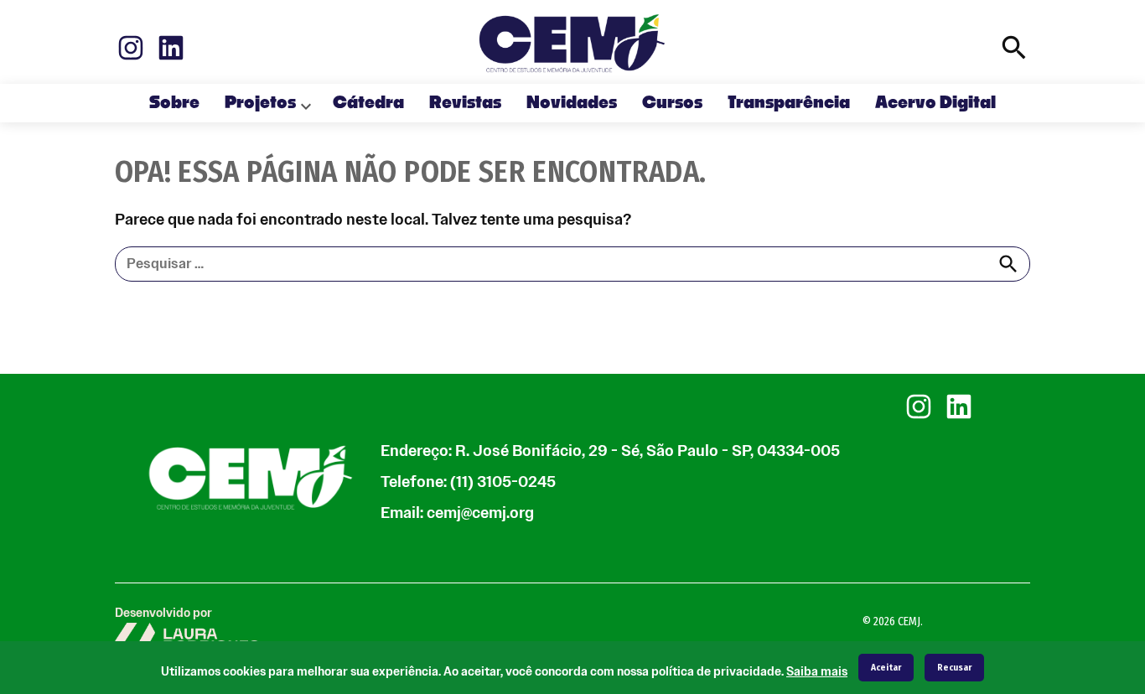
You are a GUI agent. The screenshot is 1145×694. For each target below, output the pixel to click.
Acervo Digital (935, 103)
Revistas (465, 103)
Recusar (954, 667)
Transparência (789, 103)
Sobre (174, 103)
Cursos (672, 103)
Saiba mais (816, 672)
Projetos (260, 103)
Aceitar (886, 667)
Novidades (571, 103)
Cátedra (368, 103)
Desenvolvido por (163, 613)
